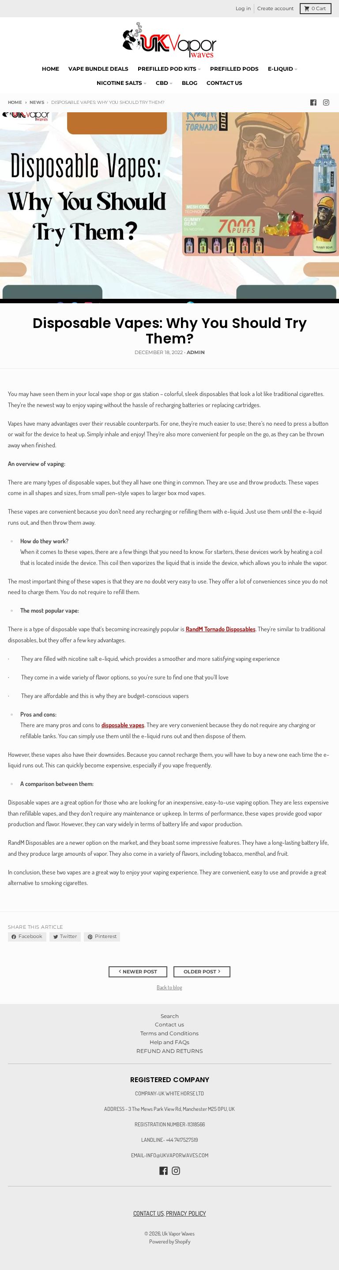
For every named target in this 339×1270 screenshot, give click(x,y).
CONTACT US (148, 1213)
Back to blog (169, 987)
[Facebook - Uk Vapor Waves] (313, 103)
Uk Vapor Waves (178, 1233)
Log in (243, 8)
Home (15, 102)
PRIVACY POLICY (186, 1213)
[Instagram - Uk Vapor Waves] (326, 103)
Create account (275, 8)
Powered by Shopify (169, 1241)
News (37, 102)
